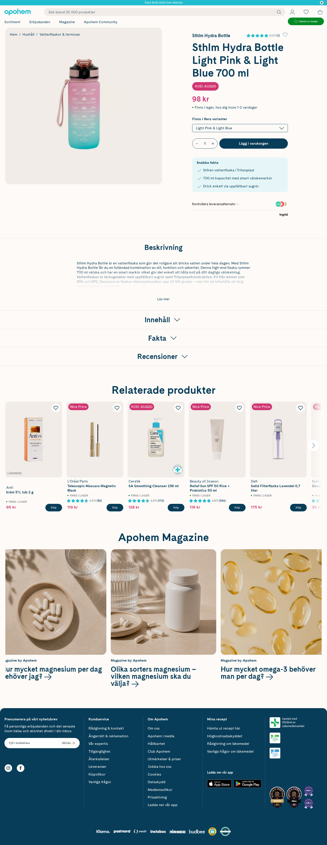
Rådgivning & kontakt (106, 728)
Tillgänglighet (99, 751)
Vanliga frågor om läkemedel (230, 751)
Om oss (153, 728)
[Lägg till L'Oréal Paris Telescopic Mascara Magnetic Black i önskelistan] (117, 407)
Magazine (67, 22)
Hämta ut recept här (223, 728)
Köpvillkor (97, 774)
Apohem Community (100, 22)
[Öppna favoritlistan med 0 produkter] (306, 12)
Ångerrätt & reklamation (108, 736)
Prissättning (157, 797)
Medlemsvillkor (160, 790)
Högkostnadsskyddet (224, 736)
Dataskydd (157, 782)
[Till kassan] (320, 12)
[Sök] (277, 12)
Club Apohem (159, 751)
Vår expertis (98, 744)
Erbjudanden (39, 22)
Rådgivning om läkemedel (228, 744)
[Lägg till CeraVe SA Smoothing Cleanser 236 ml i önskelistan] (178, 407)
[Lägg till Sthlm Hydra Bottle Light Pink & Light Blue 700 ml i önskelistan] (285, 34)
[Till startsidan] (17, 12)
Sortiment (12, 22)
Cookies (154, 774)
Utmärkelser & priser (164, 759)
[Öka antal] (212, 143)
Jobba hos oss (159, 766)
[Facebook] (20, 768)
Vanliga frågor (100, 782)
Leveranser (97, 766)
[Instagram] (8, 768)
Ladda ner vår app (163, 805)
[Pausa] (321, 2)
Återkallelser (99, 759)
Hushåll (28, 34)
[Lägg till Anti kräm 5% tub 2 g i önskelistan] (55, 407)
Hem (13, 34)
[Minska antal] (196, 143)
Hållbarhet (156, 744)
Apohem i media (161, 736)
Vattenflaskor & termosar (60, 34)
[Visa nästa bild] (313, 445)
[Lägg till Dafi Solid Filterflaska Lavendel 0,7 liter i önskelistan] (300, 407)
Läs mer (163, 299)
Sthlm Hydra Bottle (211, 35)
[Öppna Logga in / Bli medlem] (292, 12)
